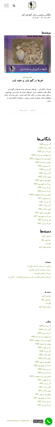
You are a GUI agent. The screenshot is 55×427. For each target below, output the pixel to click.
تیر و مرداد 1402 (44, 187)
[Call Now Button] (48, 421)
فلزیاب (48, 243)
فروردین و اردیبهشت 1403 (40, 158)
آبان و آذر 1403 (44, 147)
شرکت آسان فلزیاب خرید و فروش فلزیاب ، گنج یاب (29, 276)
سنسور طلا (46, 239)
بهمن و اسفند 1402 (43, 162)
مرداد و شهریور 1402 (42, 183)
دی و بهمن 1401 (44, 198)
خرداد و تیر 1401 (44, 223)
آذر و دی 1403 (45, 144)
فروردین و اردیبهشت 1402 (40, 194)
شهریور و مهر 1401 (43, 212)
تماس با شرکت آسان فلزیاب (39, 266)
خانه (42, 17)
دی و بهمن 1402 (44, 165)
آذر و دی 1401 (45, 201)
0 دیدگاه (33, 110)
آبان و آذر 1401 (44, 205)
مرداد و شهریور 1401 (42, 216)
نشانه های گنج (27, 77)
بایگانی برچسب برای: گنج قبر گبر (36, 14)
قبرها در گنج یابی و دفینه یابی (27, 80)
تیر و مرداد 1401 (44, 219)
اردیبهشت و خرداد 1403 (41, 154)
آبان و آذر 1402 (44, 172)
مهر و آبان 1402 (44, 176)
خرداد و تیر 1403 (44, 151)
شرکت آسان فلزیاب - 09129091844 (31, 421)
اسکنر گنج (46, 236)
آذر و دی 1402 (45, 169)
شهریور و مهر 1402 (43, 180)
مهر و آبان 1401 (44, 208)
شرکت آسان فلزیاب (42, 273)
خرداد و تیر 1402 (44, 190)
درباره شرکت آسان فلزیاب (39, 269)
